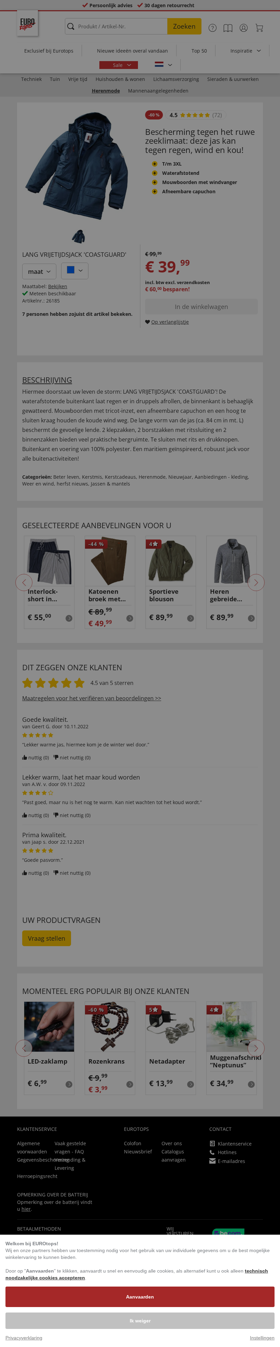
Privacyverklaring (23, 1338)
